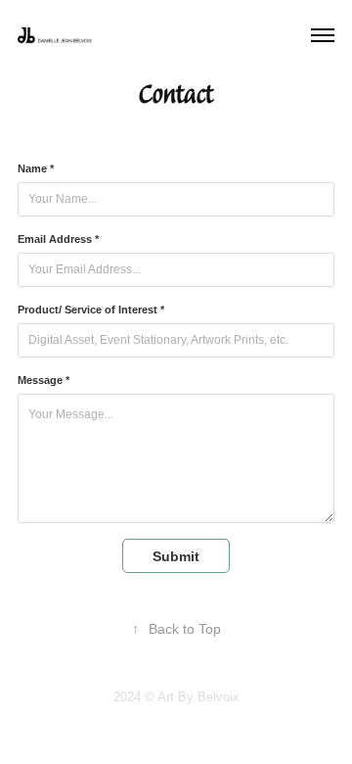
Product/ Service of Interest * (91, 309)
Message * (43, 380)
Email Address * (58, 239)
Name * (36, 168)
